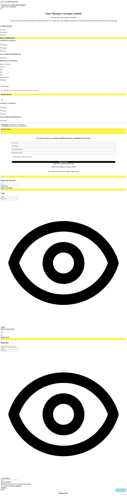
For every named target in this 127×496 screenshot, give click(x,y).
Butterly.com (7, 125)
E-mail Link (4, 186)
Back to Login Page (6, 187)
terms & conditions (15, 486)
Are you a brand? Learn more (9, 1)
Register (3, 487)
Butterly (6, 124)
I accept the (12, 486)
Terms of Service (21, 124)
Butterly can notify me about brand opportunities (17, 484)
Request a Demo (63, 162)
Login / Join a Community (18, 5)
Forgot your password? (7, 329)
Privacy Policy (13, 124)
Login (2, 327)
